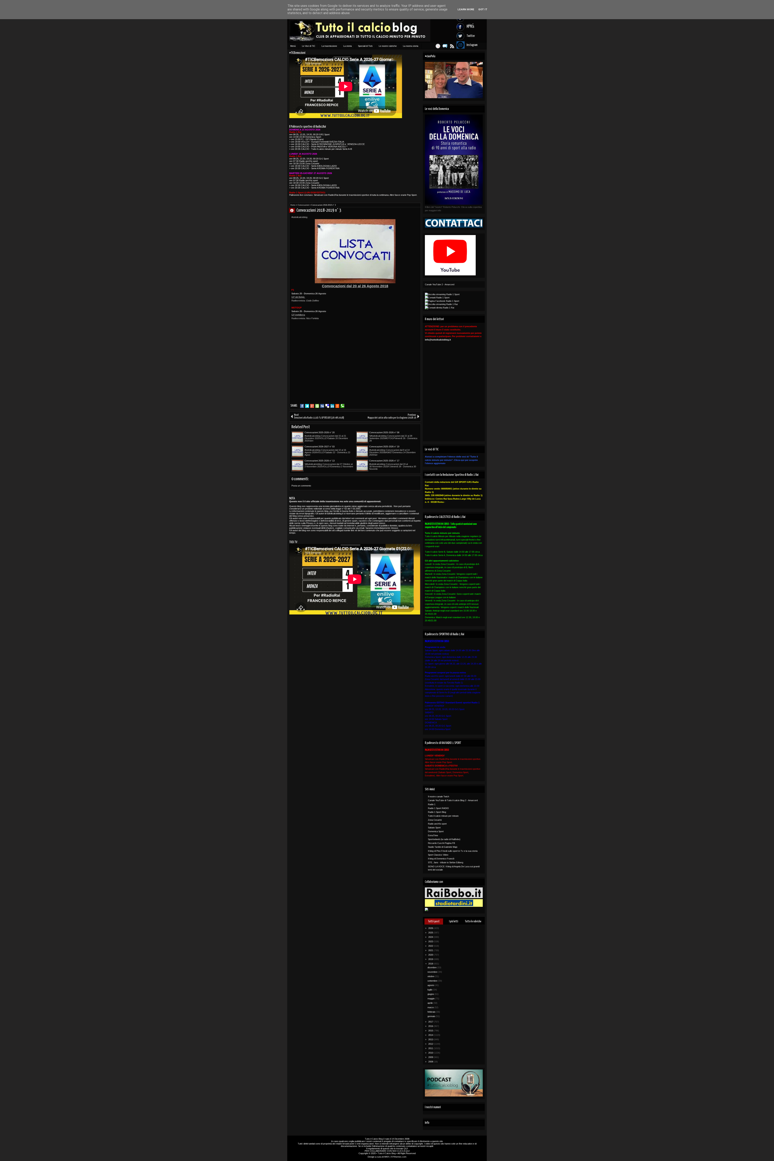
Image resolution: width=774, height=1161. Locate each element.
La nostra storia (410, 46)
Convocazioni (303, 205)
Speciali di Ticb (365, 46)
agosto (431, 985)
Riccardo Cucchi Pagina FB (441, 843)
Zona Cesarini (435, 820)
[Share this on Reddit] (337, 406)
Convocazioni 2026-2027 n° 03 (320, 446)
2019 (431, 959)
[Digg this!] (322, 406)
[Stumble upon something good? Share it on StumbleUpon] (317, 406)
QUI (406, 1148)
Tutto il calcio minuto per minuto (443, 816)
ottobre (431, 976)
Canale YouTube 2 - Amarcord (439, 284)
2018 (431, 963)
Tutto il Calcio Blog (374, 1139)
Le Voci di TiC (308, 46)
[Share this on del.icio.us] (327, 406)
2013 (431, 1039)
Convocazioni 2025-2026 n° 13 (320, 460)
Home (292, 205)
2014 (431, 1035)
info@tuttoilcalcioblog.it (438, 339)
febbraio (432, 1012)
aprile (430, 1003)
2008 (431, 1061)
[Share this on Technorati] (342, 406)
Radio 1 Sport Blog (437, 812)
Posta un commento (301, 485)
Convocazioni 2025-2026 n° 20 (320, 432)
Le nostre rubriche (388, 46)
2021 (431, 950)
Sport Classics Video (438, 855)
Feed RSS (452, 46)
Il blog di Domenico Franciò (441, 858)
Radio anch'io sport (437, 824)
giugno (431, 994)
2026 (431, 928)
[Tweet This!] (307, 406)
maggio (431, 998)
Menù (293, 46)
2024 (431, 937)
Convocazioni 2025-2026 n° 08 (384, 432)
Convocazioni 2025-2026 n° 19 (384, 446)
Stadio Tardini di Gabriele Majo (442, 847)
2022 (431, 946)
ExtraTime (433, 835)
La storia (347, 46)
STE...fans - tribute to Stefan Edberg (445, 862)
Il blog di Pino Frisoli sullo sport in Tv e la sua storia (453, 851)
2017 (431, 1021)
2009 (431, 1057)
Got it (482, 9)
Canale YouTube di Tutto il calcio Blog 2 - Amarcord (453, 800)
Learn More (466, 9)
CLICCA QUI (403, 1151)
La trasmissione (329, 46)
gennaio (432, 1016)
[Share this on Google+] (312, 406)
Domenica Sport (436, 831)
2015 (431, 1030)
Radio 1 (431, 804)
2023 (431, 941)
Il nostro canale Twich (438, 796)
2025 (431, 932)
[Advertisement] (325, 373)
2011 (431, 1048)
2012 (431, 1044)
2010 (431, 1053)
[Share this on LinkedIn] (332, 406)
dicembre (432, 967)
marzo (431, 1007)
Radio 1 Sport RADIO (438, 808)
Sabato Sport (434, 827)
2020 (431, 955)
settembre (433, 981)
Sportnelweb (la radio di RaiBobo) (444, 839)
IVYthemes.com (398, 1157)
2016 (431, 1026)
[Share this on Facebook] (302, 406)
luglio (430, 989)
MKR (386, 1157)
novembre (433, 972)
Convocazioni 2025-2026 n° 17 (384, 460)
